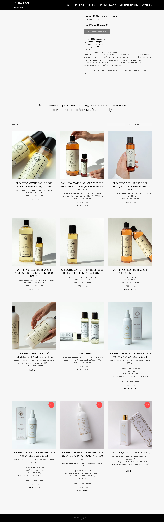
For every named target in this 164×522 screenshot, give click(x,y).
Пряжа (92, 4)
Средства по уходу (129, 4)
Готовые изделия (107, 4)
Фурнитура (80, 4)
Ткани (68, 4)
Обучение (147, 4)
